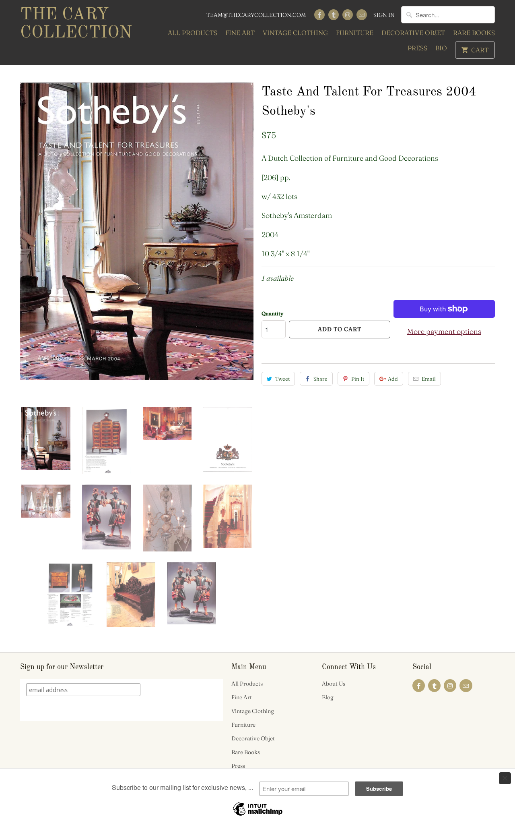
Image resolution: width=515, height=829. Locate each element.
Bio (441, 48)
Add (393, 378)
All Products (192, 33)
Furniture (354, 33)
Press (417, 48)
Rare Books (474, 33)
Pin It (357, 378)
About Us (333, 683)
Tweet (282, 378)
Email (429, 378)
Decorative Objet (413, 33)
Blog (328, 697)
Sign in (384, 15)
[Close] (505, 778)
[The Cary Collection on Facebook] (319, 14)
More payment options (444, 331)
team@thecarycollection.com (256, 15)
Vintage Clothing (295, 33)
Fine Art (240, 33)
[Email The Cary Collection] (361, 14)
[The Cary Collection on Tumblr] (333, 14)
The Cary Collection (76, 23)
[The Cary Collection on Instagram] (347, 14)
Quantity (272, 313)
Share (320, 378)
